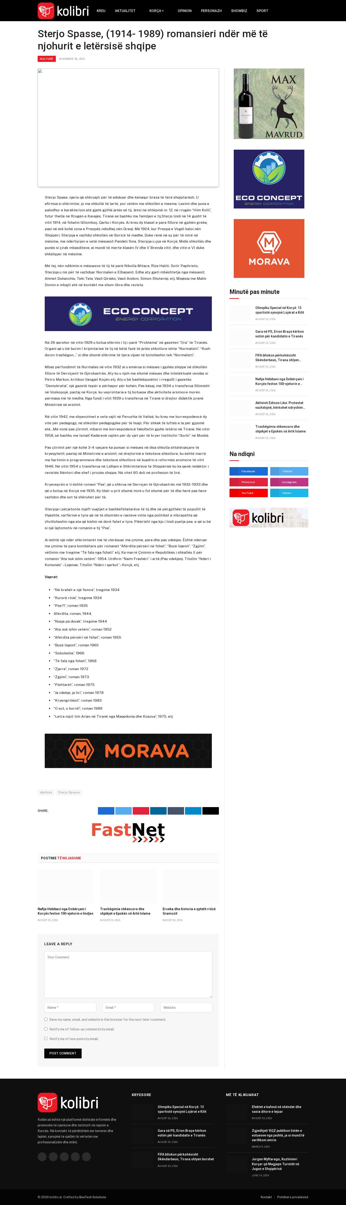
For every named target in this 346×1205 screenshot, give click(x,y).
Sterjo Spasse (69, 792)
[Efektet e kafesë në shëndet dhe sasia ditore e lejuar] (237, 1112)
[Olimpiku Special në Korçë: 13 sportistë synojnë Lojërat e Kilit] (240, 313)
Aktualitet (125, 11)
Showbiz (239, 11)
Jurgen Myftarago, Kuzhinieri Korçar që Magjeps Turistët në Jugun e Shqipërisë (275, 1163)
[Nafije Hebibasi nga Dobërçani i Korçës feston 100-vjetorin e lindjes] (66, 886)
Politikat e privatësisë (292, 1197)
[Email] (20, 256)
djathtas (46, 792)
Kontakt (266, 1197)
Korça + (156, 11)
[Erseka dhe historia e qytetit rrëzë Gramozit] (191, 886)
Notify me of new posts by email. (74, 1039)
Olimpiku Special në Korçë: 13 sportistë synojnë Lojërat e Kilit (279, 310)
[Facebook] (20, 209)
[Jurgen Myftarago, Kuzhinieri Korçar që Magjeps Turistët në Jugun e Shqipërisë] (237, 1164)
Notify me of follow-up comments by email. (82, 1029)
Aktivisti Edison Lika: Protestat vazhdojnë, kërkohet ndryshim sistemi (279, 405)
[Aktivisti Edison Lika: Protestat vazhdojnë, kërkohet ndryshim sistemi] (240, 408)
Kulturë (46, 58)
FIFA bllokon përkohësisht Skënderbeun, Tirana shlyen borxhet (277, 357)
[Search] (299, 11)
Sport (262, 11)
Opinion (185, 11)
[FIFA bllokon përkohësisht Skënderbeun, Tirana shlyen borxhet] (240, 360)
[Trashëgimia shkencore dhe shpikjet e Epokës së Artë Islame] (128, 886)
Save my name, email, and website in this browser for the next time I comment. (107, 1019)
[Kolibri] (63, 10)
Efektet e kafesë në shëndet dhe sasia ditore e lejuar (276, 1109)
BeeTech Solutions (92, 1197)
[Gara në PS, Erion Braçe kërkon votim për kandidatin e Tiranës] (240, 337)
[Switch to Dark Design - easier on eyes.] (306, 11)
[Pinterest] (20, 244)
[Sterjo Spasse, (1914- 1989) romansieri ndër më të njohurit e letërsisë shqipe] (128, 127)
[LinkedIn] (20, 232)
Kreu (101, 11)
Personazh (211, 11)
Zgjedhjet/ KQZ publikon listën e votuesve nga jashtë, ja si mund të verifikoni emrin (278, 1135)
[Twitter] (20, 221)
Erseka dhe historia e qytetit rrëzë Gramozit (189, 911)
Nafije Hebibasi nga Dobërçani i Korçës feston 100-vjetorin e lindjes (65, 911)
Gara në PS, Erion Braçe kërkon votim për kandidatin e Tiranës (279, 334)
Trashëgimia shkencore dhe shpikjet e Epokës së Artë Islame (125, 911)
